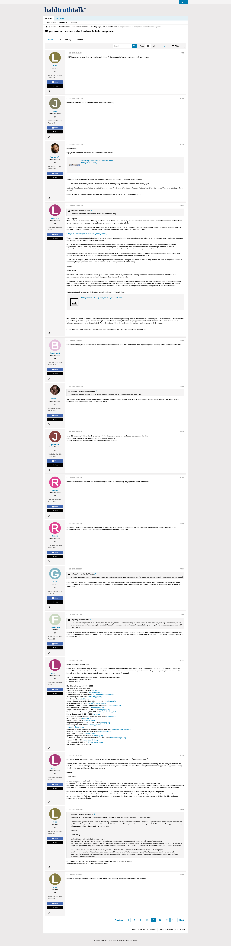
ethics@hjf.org (115, 705)
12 (160, 920)
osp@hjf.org (98, 736)
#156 (182, 386)
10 (147, 920)
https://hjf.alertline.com (97, 703)
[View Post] (91, 210)
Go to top (180, 929)
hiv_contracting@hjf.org (109, 712)
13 (166, 920)
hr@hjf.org (96, 714)
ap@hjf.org (96, 690)
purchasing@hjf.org (94, 725)
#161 (182, 615)
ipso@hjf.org (111, 716)
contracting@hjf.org (94, 697)
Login (182, 2)
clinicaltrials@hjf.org (95, 692)
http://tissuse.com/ (89, 163)
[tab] (50, 40)
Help (134, 929)
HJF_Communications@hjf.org (102, 695)
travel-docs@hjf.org (90, 740)
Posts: (50, 77)
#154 (182, 205)
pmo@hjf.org (105, 723)
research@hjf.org (104, 731)
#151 (182, 53)
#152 (182, 99)
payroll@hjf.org (89, 720)
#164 (182, 809)
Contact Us (143, 929)
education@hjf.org (110, 701)
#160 (182, 569)
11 (153, 920)
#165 (182, 874)
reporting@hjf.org (97, 708)
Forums (48, 18)
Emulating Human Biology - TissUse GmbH (97, 161)
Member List (63, 22)
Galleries (60, 18)
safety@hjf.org (89, 733)
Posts (50, 40)
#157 (182, 432)
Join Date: (51, 75)
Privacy (153, 929)
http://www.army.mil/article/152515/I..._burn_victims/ (87, 234)
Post (56, 86)
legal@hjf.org (87, 718)
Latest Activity (65, 40)
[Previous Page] (160, 46)
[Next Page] (164, 46)
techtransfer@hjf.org (118, 738)
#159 (182, 523)
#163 (182, 755)
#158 (182, 478)
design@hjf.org (104, 710)
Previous (119, 920)
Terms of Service (165, 929)
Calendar (73, 22)
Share (56, 82)
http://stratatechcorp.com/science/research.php (101, 298)
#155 (182, 340)
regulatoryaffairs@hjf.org (121, 729)
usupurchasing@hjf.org (75, 727)
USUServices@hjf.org (95, 742)
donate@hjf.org (83, 699)
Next (181, 920)
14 (173, 920)
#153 (182, 144)
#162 (182, 660)
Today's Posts (51, 22)
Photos (80, 40)
